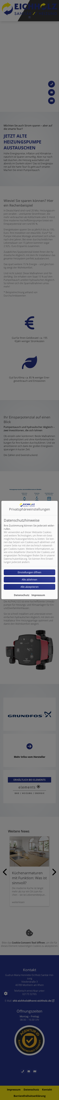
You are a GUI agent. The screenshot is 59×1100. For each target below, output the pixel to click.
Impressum (38, 595)
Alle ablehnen (29, 579)
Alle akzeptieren (30, 586)
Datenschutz (21, 595)
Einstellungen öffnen (29, 572)
